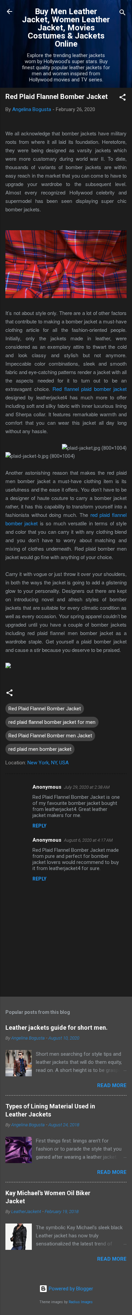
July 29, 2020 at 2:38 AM (87, 787)
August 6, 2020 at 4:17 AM (88, 840)
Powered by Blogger (70, 1289)
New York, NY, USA (48, 763)
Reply (39, 826)
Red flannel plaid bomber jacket (89, 388)
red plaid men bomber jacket (39, 749)
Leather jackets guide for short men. (56, 1027)
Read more (112, 1085)
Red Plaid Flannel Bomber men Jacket (50, 736)
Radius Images (81, 1302)
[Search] (122, 13)
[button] (122, 98)
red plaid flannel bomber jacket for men (51, 722)
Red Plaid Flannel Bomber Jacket (44, 709)
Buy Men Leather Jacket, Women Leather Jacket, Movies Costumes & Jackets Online (66, 28)
